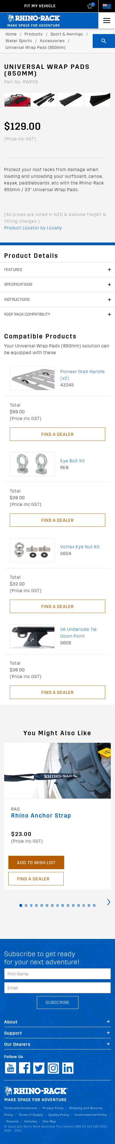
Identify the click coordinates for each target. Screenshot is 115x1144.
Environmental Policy (91, 1115)
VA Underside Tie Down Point (78, 633)
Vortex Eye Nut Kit (80, 546)
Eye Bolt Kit (72, 460)
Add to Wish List (36, 862)
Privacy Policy (53, 1108)
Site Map (49, 1121)
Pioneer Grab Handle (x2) (82, 375)
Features (13, 269)
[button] (21, 905)
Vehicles (30, 1121)
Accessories (52, 41)
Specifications (18, 284)
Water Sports (19, 41)
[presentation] (109, 901)
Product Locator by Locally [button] (33, 227)
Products (34, 34)
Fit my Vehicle (40, 6)
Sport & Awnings (67, 34)
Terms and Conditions (20, 1108)
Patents (12, 1121)
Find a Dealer (57, 434)
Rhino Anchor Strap (41, 815)
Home (11, 34)
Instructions (17, 299)
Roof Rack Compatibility (27, 314)
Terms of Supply (31, 1115)
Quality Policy (59, 1115)
